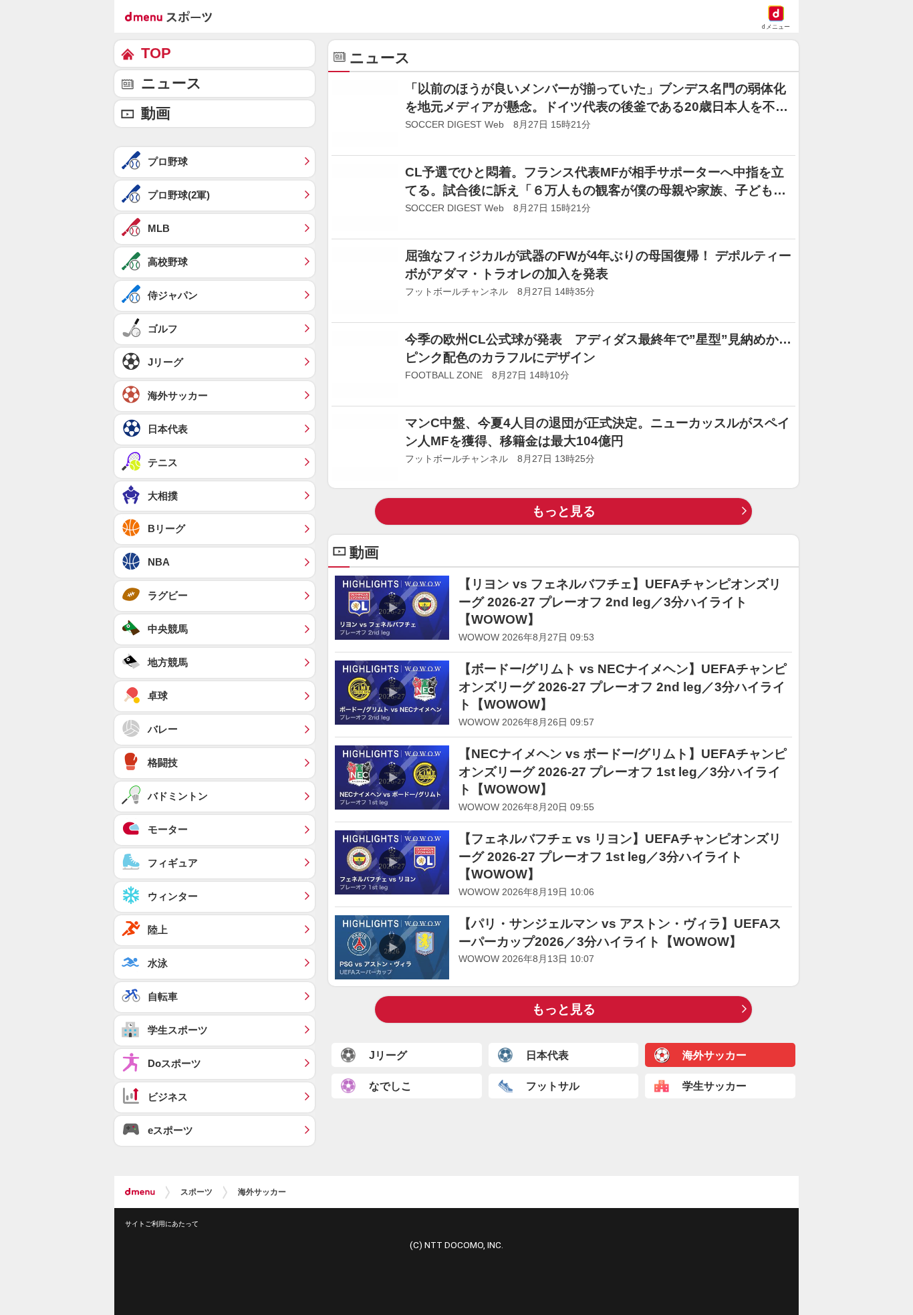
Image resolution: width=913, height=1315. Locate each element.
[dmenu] (140, 1192)
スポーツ (196, 1192)
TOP (156, 53)
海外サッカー (262, 1192)
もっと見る (564, 511)
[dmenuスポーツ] (173, 16)
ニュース (171, 83)
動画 (155, 113)
